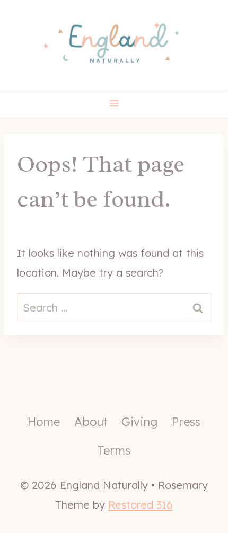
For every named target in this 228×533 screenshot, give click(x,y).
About (91, 421)
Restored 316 (140, 504)
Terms (114, 450)
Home (44, 421)
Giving (139, 421)
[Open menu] (114, 103)
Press (186, 421)
